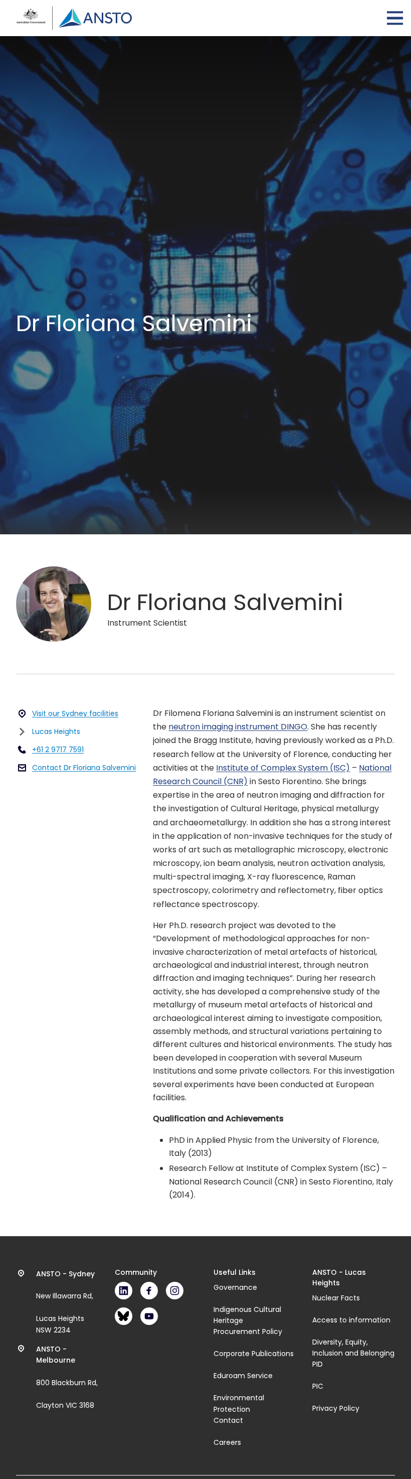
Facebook (149, 1290)
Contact (228, 1420)
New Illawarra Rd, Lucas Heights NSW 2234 (65, 1302)
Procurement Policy (248, 1331)
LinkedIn (123, 1290)
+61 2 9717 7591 (58, 750)
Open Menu (395, 18)
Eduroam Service (243, 1376)
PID (317, 1364)
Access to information (351, 1320)
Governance (235, 1287)
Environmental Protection (239, 1403)
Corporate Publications (254, 1354)
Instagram (174, 1290)
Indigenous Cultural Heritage (247, 1314)
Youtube (149, 1316)
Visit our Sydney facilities (75, 713)
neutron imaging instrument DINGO (237, 726)
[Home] (74, 18)
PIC (317, 1386)
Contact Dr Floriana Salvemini (84, 768)
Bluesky (123, 1316)
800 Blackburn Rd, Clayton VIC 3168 (67, 1377)
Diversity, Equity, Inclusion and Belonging (353, 1347)
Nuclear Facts (336, 1298)
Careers (227, 1442)
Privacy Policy (335, 1408)
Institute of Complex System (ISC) (283, 768)
